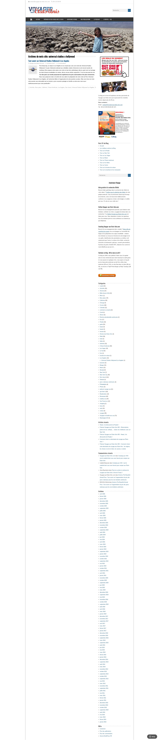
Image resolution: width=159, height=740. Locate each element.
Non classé (68, 87)
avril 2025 (102, 513)
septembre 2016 (104, 638)
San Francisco (104, 401)
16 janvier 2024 (51, 63)
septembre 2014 (104, 662)
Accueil (38, 19)
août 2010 (102, 712)
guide (101, 324)
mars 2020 (102, 590)
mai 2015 (102, 650)
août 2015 (102, 645)
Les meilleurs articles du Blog (108, 148)
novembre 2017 (104, 618)
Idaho (101, 341)
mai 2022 (102, 563)
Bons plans (38, 87)
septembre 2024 (104, 530)
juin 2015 (102, 647)
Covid (101, 312)
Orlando (102, 379)
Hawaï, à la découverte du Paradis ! (109, 425)
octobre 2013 (103, 671)
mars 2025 (102, 515)
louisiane (102, 362)
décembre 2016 (104, 633)
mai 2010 (102, 714)
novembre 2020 (104, 578)
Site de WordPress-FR (106, 736)
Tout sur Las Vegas (105, 155)
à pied (101, 286)
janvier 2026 (103, 498)
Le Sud (102, 350)
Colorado (102, 307)
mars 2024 (102, 544)
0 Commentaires (62, 63)
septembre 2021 (104, 570)
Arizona (102, 290)
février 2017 (103, 628)
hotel (101, 338)
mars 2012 (102, 683)
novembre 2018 (104, 599)
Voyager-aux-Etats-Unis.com (37, 63)
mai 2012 (102, 681)
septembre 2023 (104, 551)
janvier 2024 (103, 549)
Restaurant (103, 396)
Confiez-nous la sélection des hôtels (115, 192)
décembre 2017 (104, 616)
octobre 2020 (103, 580)
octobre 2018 (103, 602)
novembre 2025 (104, 503)
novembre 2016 (104, 635)
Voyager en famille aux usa (107, 415)
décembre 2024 (104, 522)
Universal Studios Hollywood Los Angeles (83, 87)
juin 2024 (102, 537)
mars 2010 (102, 717)
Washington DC (104, 418)
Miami (101, 367)
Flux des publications (105, 731)
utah (101, 408)
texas (101, 406)
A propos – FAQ (108, 19)
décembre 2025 (104, 501)
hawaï (101, 326)
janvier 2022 (103, 566)
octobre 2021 (103, 568)
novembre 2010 (104, 705)
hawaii (101, 329)
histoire (102, 331)
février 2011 (103, 698)
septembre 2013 (104, 674)
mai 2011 (102, 693)
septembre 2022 (104, 561)
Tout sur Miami (104, 158)
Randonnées (103, 394)
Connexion (102, 728)
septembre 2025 (104, 508)
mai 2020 (102, 587)
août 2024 (102, 532)
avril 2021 (102, 573)
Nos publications (85, 19)
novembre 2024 (104, 525)
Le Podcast (97, 19)
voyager (102, 413)
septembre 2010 (104, 710)
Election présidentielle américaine (109, 317)
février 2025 (103, 518)
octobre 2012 (103, 676)
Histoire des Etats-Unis (106, 334)
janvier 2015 (103, 657)
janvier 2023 (103, 554)
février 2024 (103, 546)
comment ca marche (105, 310)
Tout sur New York (105, 153)
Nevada (102, 370)
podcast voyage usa (105, 389)
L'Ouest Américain (52, 87)
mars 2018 (102, 611)
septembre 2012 (104, 678)
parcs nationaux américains (107, 382)
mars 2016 (102, 640)
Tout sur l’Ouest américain (107, 160)
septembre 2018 (104, 604)
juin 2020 (102, 585)
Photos (102, 386)
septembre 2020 (104, 582)
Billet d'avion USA (104, 293)
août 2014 (102, 664)
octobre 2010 (103, 707)
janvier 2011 (103, 700)
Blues (101, 295)
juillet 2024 (103, 534)
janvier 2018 (103, 614)
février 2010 (103, 719)
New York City (103, 374)
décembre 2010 (104, 702)
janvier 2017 (103, 630)
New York (102, 372)
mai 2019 (102, 597)
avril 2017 (102, 623)
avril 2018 (102, 609)
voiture (101, 410)
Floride (101, 322)
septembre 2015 (104, 642)
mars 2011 (102, 695)
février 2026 (103, 496)
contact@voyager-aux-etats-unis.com (112, 104)
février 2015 (103, 654)
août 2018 (102, 606)
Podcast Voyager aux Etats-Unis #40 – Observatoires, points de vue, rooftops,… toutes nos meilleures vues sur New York (115, 430)
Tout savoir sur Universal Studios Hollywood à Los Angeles (48, 60)
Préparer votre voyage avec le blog (53, 19)
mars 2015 (102, 652)
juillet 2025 (103, 510)
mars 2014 (102, 666)
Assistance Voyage (72, 19)
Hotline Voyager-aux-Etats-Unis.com (117, 214)
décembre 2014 (104, 659)
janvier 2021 (103, 575)
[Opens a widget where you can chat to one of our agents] (152, 736)
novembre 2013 (104, 669)
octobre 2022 (103, 558)
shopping (102, 403)
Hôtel (101, 336)
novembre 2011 (104, 686)
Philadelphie (103, 384)
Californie (44, 87)
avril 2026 (102, 494)
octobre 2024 (103, 527)
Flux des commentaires (106, 733)
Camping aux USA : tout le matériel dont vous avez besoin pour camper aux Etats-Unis (114, 458)
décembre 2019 (104, 592)
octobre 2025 (103, 506)
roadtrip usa (103, 398)
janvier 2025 (103, 520)
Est (101, 319)
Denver (102, 314)
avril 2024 (102, 542)
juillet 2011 (102, 690)
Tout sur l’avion (104, 165)
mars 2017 (102, 626)
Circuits (102, 305)
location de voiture (105, 355)
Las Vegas (102, 348)
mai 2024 (102, 539)
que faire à (102, 391)
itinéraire (102, 343)
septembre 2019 (104, 594)
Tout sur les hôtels (105, 162)
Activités (32, 87)
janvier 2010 (103, 722)
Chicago (102, 302)
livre (101, 353)
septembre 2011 (104, 688)
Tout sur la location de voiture (108, 167)
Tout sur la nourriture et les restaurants (110, 170)
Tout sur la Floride (104, 150)
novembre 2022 (104, 556)
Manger (102, 365)
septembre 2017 (104, 621)
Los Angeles (61, 87)
